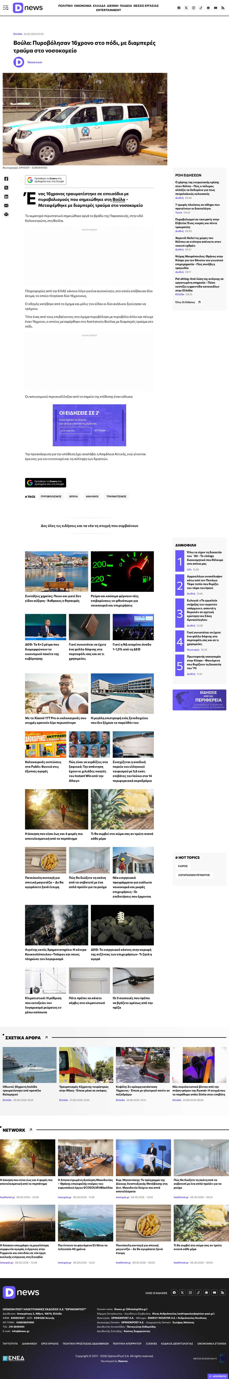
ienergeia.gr (65, 1197)
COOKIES (151, 1343)
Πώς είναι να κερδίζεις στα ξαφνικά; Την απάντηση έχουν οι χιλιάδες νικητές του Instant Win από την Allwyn (88, 771)
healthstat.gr (7, 1197)
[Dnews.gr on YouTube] (215, 8)
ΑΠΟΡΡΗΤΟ (219, 1376)
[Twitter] (6, 187)
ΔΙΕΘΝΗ (112, 5)
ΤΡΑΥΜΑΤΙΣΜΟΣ (116, 496)
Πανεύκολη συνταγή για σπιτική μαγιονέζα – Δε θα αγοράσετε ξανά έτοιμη (44, 882)
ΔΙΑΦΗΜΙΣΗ (29, 1343)
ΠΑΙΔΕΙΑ (126, 5)
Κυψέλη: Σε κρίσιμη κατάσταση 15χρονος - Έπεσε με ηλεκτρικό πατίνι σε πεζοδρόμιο (143, 1090)
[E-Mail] (6, 205)
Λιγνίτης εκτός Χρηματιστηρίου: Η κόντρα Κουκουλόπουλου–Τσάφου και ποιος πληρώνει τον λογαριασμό (55, 954)
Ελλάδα (17, 33)
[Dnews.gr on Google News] (208, 8)
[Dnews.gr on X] (186, 8)
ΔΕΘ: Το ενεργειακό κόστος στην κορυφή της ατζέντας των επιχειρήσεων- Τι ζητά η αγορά (121, 954)
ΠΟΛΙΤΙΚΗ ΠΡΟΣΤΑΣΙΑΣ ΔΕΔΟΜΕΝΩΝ (86, 1343)
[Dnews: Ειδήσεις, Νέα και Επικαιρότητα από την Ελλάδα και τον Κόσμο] (28, 8)
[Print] (6, 214)
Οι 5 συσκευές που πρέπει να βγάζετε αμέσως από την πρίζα (133, 1002)
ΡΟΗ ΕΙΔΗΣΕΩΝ (188, 175)
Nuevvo (123, 1361)
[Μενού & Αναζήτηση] (5, 8)
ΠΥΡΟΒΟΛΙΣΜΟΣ (51, 496)
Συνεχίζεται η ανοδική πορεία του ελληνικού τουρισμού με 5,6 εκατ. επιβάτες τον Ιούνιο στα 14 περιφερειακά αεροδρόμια (132, 771)
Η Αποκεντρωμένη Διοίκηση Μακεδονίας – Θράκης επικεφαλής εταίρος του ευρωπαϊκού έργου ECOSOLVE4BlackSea (85, 1183)
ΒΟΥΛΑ (73, 496)
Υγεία (178, 212)
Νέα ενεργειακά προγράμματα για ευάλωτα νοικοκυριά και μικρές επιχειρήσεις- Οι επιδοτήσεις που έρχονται (132, 887)
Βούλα (119, 199)
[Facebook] (6, 178)
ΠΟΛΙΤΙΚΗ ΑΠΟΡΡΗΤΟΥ (127, 1343)
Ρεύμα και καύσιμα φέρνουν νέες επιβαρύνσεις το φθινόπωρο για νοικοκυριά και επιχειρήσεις (115, 600)
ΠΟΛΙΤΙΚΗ (65, 5)
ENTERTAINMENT (108, 10)
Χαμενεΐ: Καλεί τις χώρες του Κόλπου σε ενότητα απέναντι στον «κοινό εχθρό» (198, 241)
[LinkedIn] (6, 196)
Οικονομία (193, 649)
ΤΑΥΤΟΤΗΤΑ (10, 1343)
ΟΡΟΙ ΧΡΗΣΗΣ (50, 1343)
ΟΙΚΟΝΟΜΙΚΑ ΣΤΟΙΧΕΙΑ (211, 1343)
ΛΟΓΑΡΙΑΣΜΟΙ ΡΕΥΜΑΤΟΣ (194, 874)
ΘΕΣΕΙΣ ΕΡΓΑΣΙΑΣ (146, 5)
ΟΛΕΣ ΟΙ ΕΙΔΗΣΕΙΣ (156, 1293)
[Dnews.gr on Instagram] (193, 8)
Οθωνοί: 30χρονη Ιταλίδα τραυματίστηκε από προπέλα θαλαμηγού (22, 1090)
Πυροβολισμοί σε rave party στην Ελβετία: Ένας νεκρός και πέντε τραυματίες (197, 223)
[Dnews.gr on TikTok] (201, 8)
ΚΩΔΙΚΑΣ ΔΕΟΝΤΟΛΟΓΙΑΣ (177, 1343)
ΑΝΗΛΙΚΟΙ (92, 496)
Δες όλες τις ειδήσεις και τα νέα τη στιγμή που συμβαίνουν (89, 525)
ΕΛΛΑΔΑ (99, 5)
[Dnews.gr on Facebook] (179, 8)
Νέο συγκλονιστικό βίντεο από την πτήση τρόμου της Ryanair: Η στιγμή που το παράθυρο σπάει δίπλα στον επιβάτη (198, 1090)
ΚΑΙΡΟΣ (183, 866)
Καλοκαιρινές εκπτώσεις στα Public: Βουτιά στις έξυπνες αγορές (43, 766)
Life (189, 569)
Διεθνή (179, 197)
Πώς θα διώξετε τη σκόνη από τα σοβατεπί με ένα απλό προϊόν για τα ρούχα (88, 882)
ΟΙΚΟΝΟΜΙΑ (83, 5)
